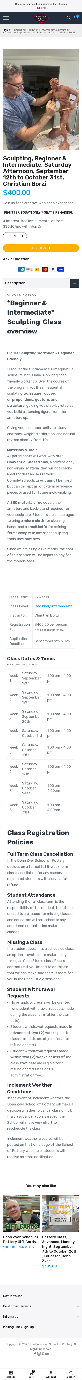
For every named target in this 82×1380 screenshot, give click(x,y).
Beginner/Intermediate (54, 606)
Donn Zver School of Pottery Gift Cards (20, 1239)
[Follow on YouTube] (47, 1353)
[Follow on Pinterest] (43, 1353)
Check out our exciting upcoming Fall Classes (41, 4)
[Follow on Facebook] (35, 1353)
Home (6, 30)
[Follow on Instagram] (39, 1353)
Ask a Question (16, 259)
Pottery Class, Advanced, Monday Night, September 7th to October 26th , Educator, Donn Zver (59, 1249)
